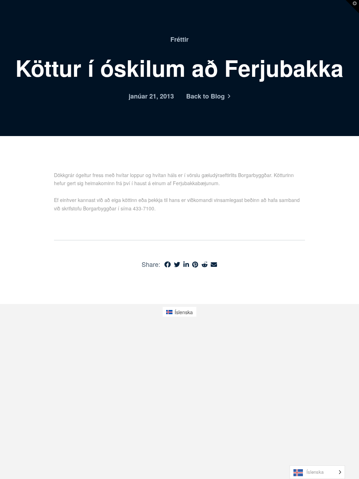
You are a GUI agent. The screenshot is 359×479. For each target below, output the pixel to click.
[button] (352, 6)
